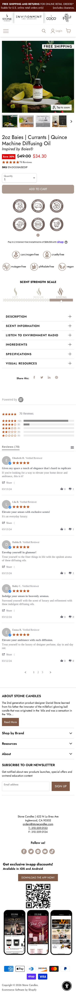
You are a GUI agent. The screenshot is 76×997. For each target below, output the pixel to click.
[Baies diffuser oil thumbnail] (10, 121)
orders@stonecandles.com (38, 824)
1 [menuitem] (33, 672)
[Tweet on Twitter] (42, 377)
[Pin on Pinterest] (56, 377)
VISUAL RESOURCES (21, 363)
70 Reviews (25, 162)
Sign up (61, 786)
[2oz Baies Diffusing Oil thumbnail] (26, 121)
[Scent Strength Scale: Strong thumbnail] (43, 121)
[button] (9, 482)
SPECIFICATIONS (19, 354)
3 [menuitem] (42, 672)
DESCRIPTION (16, 316)
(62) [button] (19, 420)
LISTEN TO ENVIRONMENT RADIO (32, 335)
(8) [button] (19, 424)
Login (59, 31)
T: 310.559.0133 (38, 828)
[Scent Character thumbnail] (59, 121)
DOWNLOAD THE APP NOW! (38, 877)
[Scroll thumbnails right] (70, 121)
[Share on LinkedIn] (49, 377)
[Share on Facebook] (34, 377)
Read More (10, 722)
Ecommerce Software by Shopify (19, 990)
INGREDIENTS (16, 344)
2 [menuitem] (38, 672)
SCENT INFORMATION (23, 326)
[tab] (10, 447)
